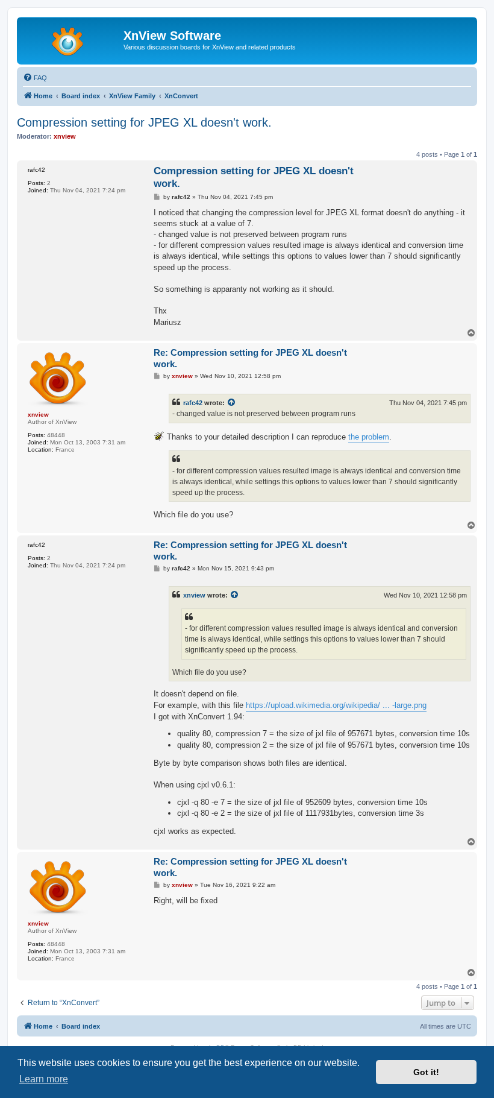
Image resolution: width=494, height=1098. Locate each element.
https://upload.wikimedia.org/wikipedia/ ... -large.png (336, 705)
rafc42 (192, 402)
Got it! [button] (426, 1072)
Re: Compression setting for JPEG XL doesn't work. (250, 358)
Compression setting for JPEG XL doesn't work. (144, 122)
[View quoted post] (232, 402)
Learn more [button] (43, 1079)
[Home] (72, 39)
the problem (368, 436)
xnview (194, 595)
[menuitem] (35, 78)
